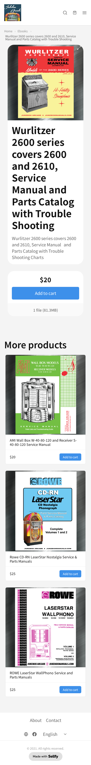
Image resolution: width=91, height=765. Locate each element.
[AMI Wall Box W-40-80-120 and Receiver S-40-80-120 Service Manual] (45, 395)
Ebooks (23, 31)
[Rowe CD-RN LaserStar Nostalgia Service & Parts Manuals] (45, 511)
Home (8, 31)
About (36, 720)
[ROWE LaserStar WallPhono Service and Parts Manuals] (45, 627)
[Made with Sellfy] (45, 756)
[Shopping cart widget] (75, 13)
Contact (53, 720)
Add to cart (45, 293)
